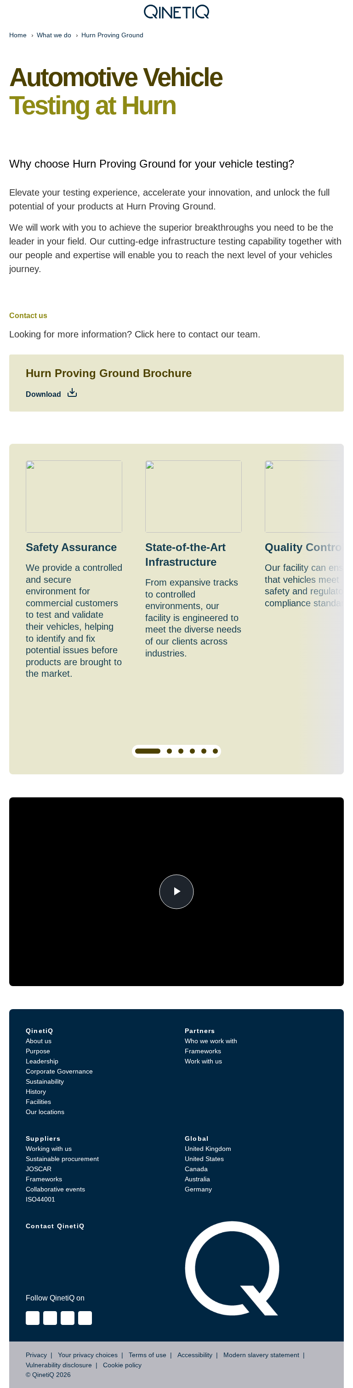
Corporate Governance (59, 1071)
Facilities (38, 1101)
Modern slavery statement (261, 1355)
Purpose (38, 1051)
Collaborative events (55, 1189)
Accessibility (194, 1355)
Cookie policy (122, 1365)
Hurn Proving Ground (112, 35)
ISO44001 (40, 1199)
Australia (197, 1179)
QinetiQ (39, 1030)
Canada (196, 1169)
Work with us (203, 1061)
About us (38, 1041)
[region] (176, 609)
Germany (198, 1189)
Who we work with (211, 1041)
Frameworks (203, 1051)
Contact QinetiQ (55, 1226)
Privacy (36, 1355)
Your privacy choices (88, 1355)
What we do (54, 35)
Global (197, 1138)
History (36, 1091)
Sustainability (45, 1081)
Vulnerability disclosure (59, 1365)
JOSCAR (38, 1169)
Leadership (42, 1061)
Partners (200, 1030)
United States (204, 1158)
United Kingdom (208, 1148)
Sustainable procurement (62, 1158)
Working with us (49, 1148)
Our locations (45, 1111)
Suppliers (43, 1138)
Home (18, 35)
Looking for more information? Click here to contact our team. (135, 334)
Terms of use (147, 1355)
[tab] (147, 751)
